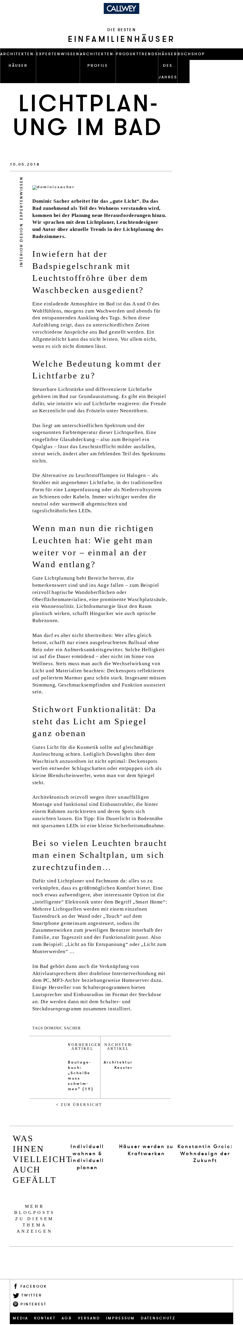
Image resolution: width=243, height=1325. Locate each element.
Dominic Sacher (62, 1028)
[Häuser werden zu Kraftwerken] (146, 1134)
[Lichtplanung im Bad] (53, 186)
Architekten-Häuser (18, 59)
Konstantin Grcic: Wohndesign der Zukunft (205, 1153)
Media (20, 1318)
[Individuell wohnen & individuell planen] (87, 1134)
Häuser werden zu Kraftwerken (146, 1150)
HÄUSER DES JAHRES (167, 65)
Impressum (120, 1318)
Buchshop (191, 54)
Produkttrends (137, 54)
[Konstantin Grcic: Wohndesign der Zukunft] (205, 1134)
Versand (89, 1318)
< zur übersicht (79, 1105)
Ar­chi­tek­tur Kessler (118, 1065)
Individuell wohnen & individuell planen (87, 1157)
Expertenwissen (58, 54)
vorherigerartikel (82, 1046)
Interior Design (21, 245)
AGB (67, 1318)
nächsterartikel (118, 1046)
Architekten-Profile (98, 59)
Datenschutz (158, 1318)
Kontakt (45, 1318)
